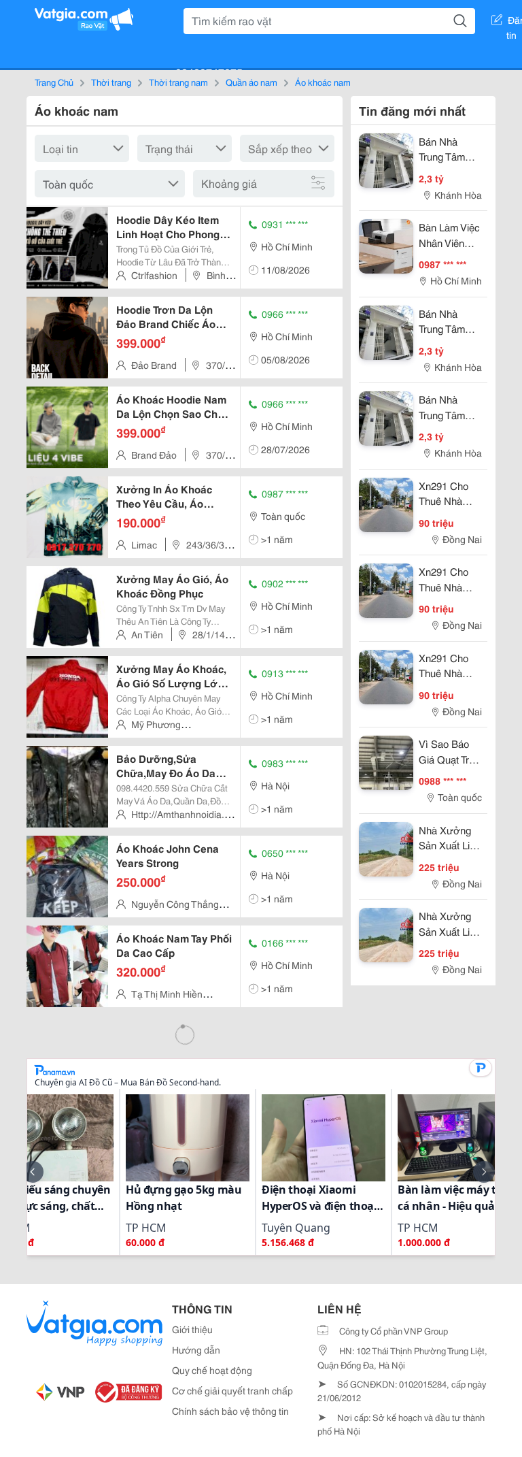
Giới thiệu (192, 1329)
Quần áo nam (251, 82)
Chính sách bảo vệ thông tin (230, 1411)
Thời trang (111, 82)
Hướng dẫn (196, 1349)
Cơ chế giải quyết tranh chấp (232, 1390)
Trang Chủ (54, 82)
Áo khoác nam (323, 82)
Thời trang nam (178, 82)
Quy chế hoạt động (212, 1370)
